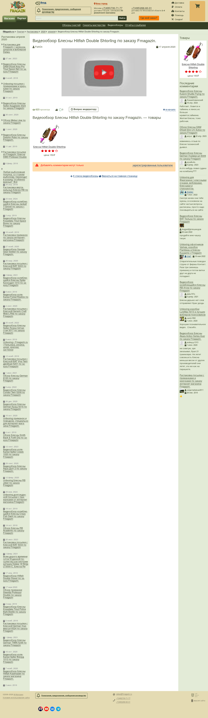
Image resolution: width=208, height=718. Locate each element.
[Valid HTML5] (193, 695)
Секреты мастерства (94, 25)
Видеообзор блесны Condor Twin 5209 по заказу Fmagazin (14, 392)
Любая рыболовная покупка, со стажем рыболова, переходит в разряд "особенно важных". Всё (15, 177)
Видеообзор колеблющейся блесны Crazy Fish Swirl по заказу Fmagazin (15, 515)
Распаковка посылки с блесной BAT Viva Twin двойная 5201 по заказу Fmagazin (15, 363)
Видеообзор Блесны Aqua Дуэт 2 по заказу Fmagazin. (15, 468)
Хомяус (190, 192)
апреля (51, 31)
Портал (21, 18)
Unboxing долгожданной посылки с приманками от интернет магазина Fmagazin (15, 498)
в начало (170, 109)
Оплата (178, 6)
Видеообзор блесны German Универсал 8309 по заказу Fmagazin (193, 155)
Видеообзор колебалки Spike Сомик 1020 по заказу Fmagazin (13, 453)
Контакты (180, 11)
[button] (40, 709)
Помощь (179, 15)
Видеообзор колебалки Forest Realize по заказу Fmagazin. (15, 297)
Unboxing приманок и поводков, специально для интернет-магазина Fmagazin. (15, 422)
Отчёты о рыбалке (135, 25)
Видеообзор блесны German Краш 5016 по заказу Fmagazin (15, 406)
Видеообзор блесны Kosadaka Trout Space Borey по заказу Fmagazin (14, 222)
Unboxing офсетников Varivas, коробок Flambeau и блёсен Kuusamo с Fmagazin (191, 248)
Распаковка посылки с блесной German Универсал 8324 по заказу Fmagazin (15, 627)
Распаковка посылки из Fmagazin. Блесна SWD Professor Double (15, 154)
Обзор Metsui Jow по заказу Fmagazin (14, 121)
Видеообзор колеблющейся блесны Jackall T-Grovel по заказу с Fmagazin (15, 205)
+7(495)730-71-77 (112, 8)
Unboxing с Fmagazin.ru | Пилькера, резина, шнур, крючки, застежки (15, 346)
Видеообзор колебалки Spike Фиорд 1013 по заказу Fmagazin (13, 658)
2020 (43, 31)
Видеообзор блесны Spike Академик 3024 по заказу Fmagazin (14, 105)
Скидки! (179, 19)
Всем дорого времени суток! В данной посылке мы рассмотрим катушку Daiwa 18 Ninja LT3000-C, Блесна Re (15, 561)
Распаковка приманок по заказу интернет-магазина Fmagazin (15, 237)
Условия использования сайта (16, 697)
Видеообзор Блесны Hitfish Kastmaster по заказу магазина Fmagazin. (14, 675)
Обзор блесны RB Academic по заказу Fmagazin (13, 530)
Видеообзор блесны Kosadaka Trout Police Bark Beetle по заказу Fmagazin (14, 610)
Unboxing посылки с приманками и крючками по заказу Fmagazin (14, 87)
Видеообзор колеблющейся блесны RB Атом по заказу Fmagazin (192, 286)
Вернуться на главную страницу (119, 176)
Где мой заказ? (149, 18)
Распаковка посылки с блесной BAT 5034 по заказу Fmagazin (15, 545)
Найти (122, 18)
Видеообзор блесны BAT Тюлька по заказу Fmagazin (192, 218)
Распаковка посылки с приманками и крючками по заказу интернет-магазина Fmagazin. (192, 381)
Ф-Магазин (18, 694)
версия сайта (199, 700)
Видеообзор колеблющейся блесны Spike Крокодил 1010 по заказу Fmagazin (15, 281)
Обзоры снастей (71, 25)
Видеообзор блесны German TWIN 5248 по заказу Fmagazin (15, 642)
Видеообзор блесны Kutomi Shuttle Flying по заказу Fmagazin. (192, 93)
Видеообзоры (115, 25)
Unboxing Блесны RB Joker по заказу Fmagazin (14, 483)
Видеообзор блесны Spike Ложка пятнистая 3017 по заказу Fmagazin (14, 329)
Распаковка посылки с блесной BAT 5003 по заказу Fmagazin (15, 266)
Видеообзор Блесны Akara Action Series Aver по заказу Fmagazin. (192, 336)
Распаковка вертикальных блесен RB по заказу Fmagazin (15, 190)
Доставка (179, 2)
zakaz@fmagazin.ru (124, 694)
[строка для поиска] (76, 18)
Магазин (9, 18)
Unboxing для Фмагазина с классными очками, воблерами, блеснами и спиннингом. (193, 183)
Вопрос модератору (85, 109)
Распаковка (32, 31)
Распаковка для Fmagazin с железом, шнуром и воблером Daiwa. (14, 48)
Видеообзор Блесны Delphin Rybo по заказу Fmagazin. (15, 137)
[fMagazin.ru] (18, 6)
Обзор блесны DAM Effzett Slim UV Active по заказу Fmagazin (192, 129)
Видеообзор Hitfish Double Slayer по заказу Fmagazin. (14, 578)
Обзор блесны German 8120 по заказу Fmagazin (15, 378)
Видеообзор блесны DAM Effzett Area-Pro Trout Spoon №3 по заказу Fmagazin (15, 68)
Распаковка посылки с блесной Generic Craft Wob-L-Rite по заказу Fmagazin (15, 312)
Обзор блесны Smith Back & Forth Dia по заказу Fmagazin (15, 437)
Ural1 (189, 256)
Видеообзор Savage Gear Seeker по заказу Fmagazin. (15, 252)
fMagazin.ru (8, 31)
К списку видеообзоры (85, 176)
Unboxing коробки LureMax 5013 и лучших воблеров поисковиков (192, 311)
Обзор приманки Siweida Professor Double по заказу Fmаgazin (12, 594)
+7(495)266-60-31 (141, 8)
